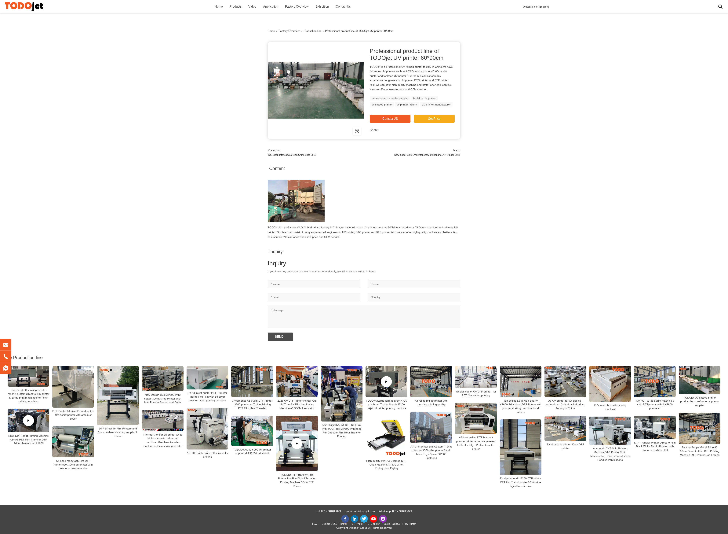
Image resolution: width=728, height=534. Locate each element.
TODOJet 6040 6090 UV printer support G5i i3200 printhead (252, 451)
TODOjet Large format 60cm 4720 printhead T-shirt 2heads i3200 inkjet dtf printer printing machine (386, 404)
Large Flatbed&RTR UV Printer (400, 524)
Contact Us (343, 6)
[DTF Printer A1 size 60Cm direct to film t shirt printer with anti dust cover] (73, 387)
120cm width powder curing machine (610, 407)
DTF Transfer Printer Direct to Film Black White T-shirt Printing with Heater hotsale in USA (655, 446)
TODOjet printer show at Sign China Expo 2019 (292, 155)
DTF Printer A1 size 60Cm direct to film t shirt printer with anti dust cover (73, 415)
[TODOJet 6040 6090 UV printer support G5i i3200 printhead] (252, 431)
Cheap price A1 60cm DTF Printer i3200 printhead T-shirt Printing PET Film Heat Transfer (252, 404)
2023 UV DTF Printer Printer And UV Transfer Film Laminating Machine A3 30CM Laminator (297, 404)
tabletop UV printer (424, 98)
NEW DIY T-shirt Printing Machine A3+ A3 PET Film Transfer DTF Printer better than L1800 (28, 439)
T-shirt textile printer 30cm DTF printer (565, 446)
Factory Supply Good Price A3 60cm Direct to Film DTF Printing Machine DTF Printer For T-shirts (699, 451)
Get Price (434, 118)
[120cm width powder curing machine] (610, 384)
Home (219, 6)
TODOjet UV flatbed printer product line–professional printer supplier (699, 401)
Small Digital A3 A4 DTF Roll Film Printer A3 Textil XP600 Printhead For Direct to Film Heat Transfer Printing (342, 430)
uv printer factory (407, 104)
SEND (279, 336)
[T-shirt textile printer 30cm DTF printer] (565, 428)
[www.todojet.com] (316, 90)
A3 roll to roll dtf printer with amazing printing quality (431, 402)
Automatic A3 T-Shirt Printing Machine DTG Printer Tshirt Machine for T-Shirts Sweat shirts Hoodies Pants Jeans (610, 454)
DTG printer (374, 524)
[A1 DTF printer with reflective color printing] (207, 429)
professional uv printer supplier (390, 98)
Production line (313, 30)
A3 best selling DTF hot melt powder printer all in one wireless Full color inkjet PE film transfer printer (476, 443)
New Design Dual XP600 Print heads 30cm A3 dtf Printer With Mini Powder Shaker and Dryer (162, 398)
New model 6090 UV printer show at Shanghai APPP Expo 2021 (427, 155)
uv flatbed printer (382, 104)
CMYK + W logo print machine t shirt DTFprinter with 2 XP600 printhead (655, 404)
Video (252, 6)
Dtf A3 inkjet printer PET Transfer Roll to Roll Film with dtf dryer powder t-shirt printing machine (207, 396)
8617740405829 (331, 511)
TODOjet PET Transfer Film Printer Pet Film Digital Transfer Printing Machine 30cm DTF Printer (297, 480)
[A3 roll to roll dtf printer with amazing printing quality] (431, 381)
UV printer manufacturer (436, 104)
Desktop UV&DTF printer (334, 524)
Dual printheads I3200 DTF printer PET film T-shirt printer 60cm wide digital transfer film (520, 482)
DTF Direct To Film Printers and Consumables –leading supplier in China (118, 432)
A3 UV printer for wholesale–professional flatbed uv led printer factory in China (565, 404)
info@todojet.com (364, 511)
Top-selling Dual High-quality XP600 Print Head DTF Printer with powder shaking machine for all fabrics (520, 406)
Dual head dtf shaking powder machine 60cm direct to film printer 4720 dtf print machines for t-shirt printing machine (28, 396)
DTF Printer (357, 524)
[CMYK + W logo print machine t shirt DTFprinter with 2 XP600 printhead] (655, 381)
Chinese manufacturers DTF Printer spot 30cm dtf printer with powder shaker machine (73, 464)
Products (236, 6)
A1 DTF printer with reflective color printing (207, 454)
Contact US (390, 118)
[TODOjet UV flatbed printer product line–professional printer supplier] (699, 380)
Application (270, 6)
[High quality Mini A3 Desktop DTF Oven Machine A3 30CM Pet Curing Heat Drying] (386, 436)
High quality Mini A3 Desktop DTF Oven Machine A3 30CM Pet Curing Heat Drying (386, 464)
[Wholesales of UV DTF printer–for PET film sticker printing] (476, 377)
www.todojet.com (291, 131)
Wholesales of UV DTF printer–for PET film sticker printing (476, 393)
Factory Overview (297, 6)
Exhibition (322, 6)
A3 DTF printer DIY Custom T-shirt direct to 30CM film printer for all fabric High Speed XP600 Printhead (431, 452)
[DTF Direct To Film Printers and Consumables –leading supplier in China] (118, 395)
